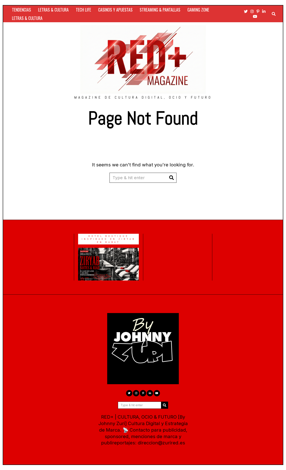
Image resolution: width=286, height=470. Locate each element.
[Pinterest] (257, 11)
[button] (171, 178)
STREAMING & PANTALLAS (160, 10)
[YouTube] (255, 16)
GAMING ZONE (198, 10)
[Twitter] (246, 11)
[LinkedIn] (264, 11)
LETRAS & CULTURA (53, 10)
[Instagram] (252, 11)
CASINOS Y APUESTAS (115, 10)
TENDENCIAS (21, 10)
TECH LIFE (83, 10)
